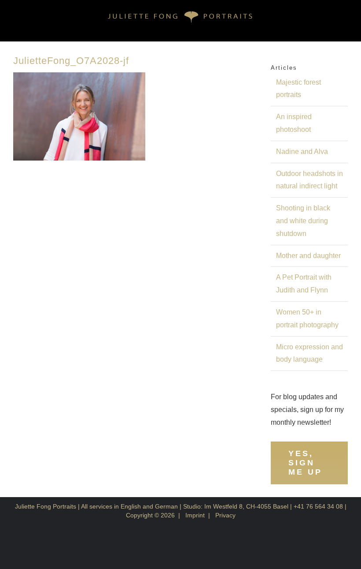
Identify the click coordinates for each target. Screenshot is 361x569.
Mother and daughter (308, 255)
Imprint (195, 515)
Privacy (225, 515)
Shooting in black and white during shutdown (303, 220)
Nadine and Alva (302, 151)
